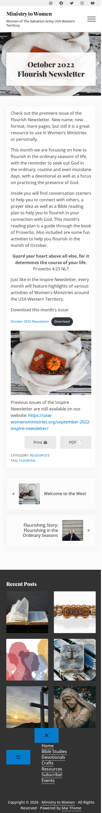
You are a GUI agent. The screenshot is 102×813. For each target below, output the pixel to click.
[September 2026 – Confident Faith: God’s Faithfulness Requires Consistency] (75, 660)
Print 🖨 (40, 442)
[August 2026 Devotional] (27, 707)
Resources (40, 455)
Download (62, 321)
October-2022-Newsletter (30, 321)
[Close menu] (47, 735)
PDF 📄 (75, 442)
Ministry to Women (29, 13)
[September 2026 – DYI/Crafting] (75, 612)
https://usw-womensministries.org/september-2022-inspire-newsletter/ (50, 421)
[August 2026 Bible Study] (75, 707)
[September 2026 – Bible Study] (27, 612)
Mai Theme (71, 807)
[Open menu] (18, 757)
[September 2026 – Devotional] (27, 660)
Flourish (27, 460)
